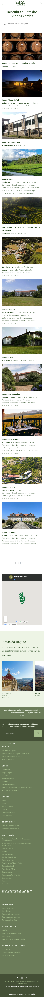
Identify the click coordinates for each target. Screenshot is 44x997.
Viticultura (6, 770)
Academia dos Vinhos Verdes (12, 863)
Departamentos (8, 860)
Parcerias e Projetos (9, 920)
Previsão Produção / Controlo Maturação (17, 788)
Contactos (6, 950)
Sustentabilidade (8, 866)
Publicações (6, 936)
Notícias (5, 930)
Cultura (5, 776)
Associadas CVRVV (8, 869)
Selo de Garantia (8, 760)
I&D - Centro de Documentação (13, 939)
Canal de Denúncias (9, 955)
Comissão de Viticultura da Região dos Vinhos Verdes (16, 840)
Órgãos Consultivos (9, 857)
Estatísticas (6, 884)
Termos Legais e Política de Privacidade (18, 986)
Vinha (5, 766)
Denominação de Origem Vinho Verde (15, 754)
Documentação (7, 878)
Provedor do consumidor (11, 917)
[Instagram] (22, 977)
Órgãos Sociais (7, 854)
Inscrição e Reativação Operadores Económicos (22, 710)
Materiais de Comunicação (11, 933)
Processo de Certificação (11, 875)
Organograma (7, 872)
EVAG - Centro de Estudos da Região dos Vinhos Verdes (16, 844)
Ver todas (6, 655)
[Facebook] (17, 977)
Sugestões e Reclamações (11, 952)
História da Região (9, 751)
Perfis (4, 801)
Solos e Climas (7, 807)
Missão (4, 851)
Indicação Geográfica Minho (12, 757)
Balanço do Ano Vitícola (10, 791)
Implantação (7, 773)
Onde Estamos (7, 848)
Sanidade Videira (8, 779)
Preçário (5, 881)
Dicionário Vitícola (8, 785)
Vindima (5, 782)
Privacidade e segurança (11, 914)
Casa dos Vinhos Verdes (10, 826)
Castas (4, 810)
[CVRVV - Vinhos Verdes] (20, 3)
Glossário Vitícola (8, 813)
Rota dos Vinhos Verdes (10, 829)
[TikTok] (26, 977)
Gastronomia (7, 816)
